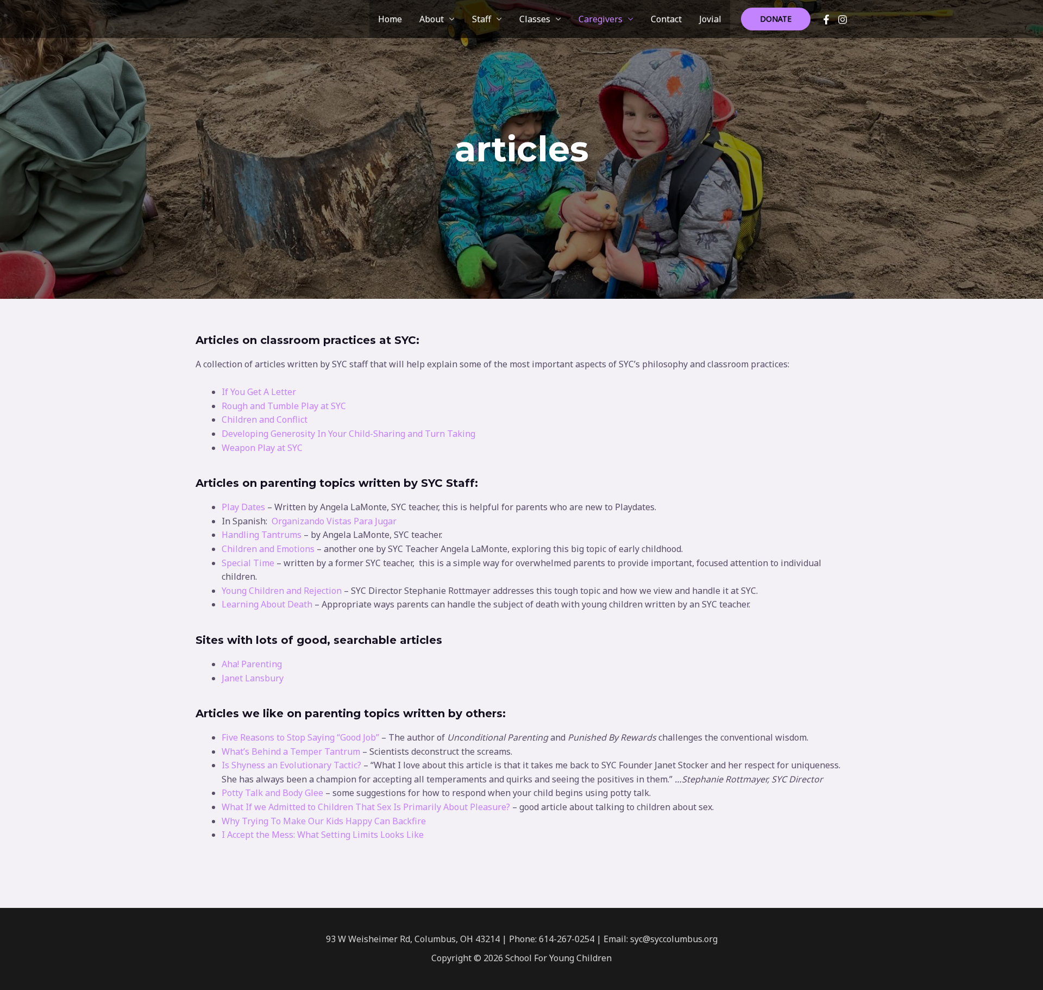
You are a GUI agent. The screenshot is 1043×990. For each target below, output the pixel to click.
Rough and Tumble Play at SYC (284, 406)
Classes (534, 19)
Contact (666, 19)
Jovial (710, 19)
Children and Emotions (268, 549)
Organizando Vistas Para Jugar (334, 521)
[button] (775, 19)
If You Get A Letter (259, 392)
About (431, 19)
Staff (481, 19)
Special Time (248, 563)
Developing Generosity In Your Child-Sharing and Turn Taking (348, 434)
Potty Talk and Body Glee (272, 793)
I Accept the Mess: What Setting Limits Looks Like (323, 835)
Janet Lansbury (253, 678)
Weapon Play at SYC (262, 448)
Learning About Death (267, 604)
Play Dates (243, 507)
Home (390, 19)
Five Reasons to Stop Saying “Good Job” (300, 737)
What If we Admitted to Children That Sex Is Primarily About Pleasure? (367, 807)
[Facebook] (826, 19)
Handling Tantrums (261, 535)
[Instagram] (842, 19)
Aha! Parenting (252, 664)
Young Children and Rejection (282, 591)
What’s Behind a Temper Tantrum (291, 751)
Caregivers (601, 19)
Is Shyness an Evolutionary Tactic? (291, 765)
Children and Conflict (264, 419)
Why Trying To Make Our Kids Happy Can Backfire (324, 821)
